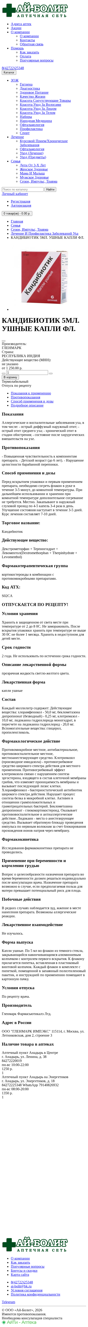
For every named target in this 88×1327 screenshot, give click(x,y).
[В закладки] (3, 341)
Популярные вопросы (36, 60)
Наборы (26, 117)
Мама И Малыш (32, 173)
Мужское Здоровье (34, 177)
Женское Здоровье (34, 169)
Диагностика (30, 88)
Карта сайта (20, 1274)
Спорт (25, 133)
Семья (15, 161)
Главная (17, 221)
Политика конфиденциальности (35, 1294)
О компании (20, 32)
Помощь (17, 48)
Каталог (9, 72)
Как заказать (29, 52)
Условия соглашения (26, 1290)
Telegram (8, 1302)
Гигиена (26, 84)
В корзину (10, 377)
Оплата (25, 56)
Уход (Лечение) (31, 153)
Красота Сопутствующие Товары (45, 100)
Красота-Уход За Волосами (40, 104)
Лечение (17, 137)
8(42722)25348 (13, 68)
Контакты (27, 40)
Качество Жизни (32, 96)
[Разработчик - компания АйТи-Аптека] (19, 1323)
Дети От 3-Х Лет (33, 165)
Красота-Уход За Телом (37, 113)
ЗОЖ (15, 80)
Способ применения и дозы (32, 401)
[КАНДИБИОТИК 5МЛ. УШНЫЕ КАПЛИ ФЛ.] (45, 309)
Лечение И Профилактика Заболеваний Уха (44, 233)
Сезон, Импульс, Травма (38, 181)
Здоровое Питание (34, 92)
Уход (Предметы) (33, 157)
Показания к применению (31, 393)
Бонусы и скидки (24, 1270)
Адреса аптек (21, 24)
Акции (16, 28)
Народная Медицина (36, 121)
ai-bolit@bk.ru (21, 1286)
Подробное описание (27, 405)
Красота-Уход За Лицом (38, 109)
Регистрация (20, 201)
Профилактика (31, 129)
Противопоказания (25, 397)
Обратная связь (31, 44)
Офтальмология (32, 125)
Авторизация (21, 205)
